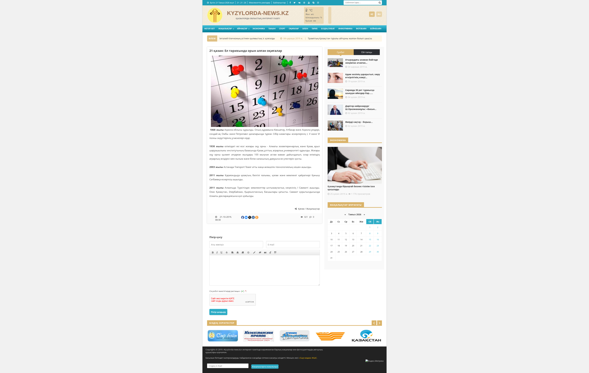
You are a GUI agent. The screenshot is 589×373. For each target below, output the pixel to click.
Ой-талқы (366, 52)
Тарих (315, 29)
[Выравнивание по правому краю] (242, 252)
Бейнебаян (375, 29)
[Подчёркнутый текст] (221, 252)
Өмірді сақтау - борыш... (359, 122)
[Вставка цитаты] (265, 252)
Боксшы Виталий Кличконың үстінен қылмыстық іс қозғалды (233, 38)
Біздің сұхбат (328, 29)
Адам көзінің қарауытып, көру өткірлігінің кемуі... (362, 76)
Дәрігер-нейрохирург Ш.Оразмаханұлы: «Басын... (360, 108)
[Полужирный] (212, 252)
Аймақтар (242, 29)
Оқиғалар (294, 29)
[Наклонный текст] (217, 252)
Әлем (305, 29)
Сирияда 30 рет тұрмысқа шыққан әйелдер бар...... (359, 92)
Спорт (282, 29)
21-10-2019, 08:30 (223, 218)
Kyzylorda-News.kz (258, 13)
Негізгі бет (209, 29)
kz (372, 14)
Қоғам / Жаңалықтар (308, 208)
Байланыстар (279, 2)
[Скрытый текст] (260, 252)
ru (379, 14)
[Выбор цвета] (254, 252)
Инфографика (345, 29)
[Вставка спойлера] (275, 252)
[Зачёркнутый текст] (226, 252)
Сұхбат (340, 52)
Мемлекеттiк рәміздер (259, 2)
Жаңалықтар (225, 29)
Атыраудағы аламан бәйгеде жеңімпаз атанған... (361, 61)
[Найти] (379, 2)
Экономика (258, 29)
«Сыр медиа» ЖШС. (308, 357)
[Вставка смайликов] (248, 252)
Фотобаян (361, 29)
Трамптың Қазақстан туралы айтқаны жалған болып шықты (331, 38)
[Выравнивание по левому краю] (232, 252)
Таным (271, 29)
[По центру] (237, 252)
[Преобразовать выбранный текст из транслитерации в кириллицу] (270, 252)
